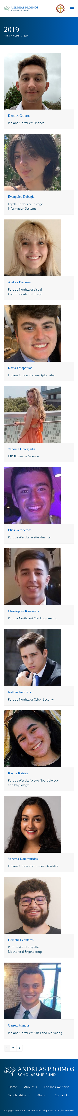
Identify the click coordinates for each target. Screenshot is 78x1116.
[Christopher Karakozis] (32, 576)
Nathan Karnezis (19, 692)
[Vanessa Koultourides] (32, 824)
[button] (72, 8)
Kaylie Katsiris (18, 773)
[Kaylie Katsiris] (32, 738)
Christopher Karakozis (23, 611)
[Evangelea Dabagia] (32, 161)
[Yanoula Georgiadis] (32, 414)
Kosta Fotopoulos (20, 368)
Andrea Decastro (19, 282)
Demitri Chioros (19, 115)
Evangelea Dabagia (21, 196)
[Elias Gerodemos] (32, 495)
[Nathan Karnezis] (32, 657)
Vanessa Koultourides (23, 859)
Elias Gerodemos (19, 530)
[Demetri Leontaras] (32, 905)
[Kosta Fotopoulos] (32, 333)
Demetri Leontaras (21, 940)
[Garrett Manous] (32, 990)
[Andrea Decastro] (32, 247)
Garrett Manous (19, 1025)
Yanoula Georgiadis (21, 449)
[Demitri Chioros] (32, 80)
